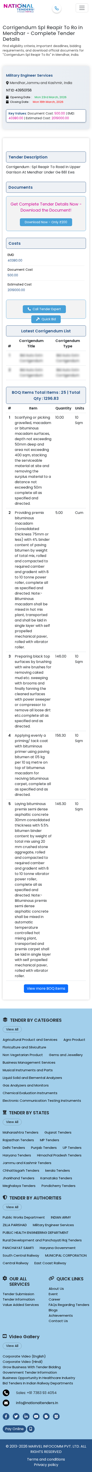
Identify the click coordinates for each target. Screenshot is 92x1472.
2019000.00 (16, 290)
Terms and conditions (46, 1459)
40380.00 (15, 260)
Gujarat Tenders (57, 1132)
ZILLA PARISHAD (15, 1225)
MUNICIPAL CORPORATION (66, 1255)
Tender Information (19, 1299)
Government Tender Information (30, 1372)
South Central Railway (21, 1255)
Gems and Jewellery (66, 1054)
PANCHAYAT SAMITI (18, 1247)
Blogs (53, 1310)
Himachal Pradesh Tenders (59, 1155)
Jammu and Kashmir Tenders (27, 1162)
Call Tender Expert (47, 309)
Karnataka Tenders (56, 1178)
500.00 (13, 275)
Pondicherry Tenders (58, 1185)
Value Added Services (21, 1304)
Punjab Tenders (44, 1147)
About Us (56, 1288)
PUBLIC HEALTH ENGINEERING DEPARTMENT (36, 1232)
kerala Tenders (57, 1170)
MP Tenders (49, 1140)
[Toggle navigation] (82, 7)
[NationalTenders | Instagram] (56, 1416)
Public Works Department (24, 1217)
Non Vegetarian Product (23, 1054)
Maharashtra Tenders (20, 1132)
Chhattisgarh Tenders (21, 1170)
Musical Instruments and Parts (28, 1070)
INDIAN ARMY (61, 1217)
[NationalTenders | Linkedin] (26, 1416)
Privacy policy (46, 1464)
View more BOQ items (46, 988)
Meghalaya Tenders (19, 1185)
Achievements (61, 1315)
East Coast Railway (50, 1263)
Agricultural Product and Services (30, 1039)
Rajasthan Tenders (18, 1140)
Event (53, 1294)
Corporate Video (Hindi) (23, 1361)
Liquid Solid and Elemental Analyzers (32, 1077)
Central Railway (15, 1263)
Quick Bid (49, 319)
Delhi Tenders (14, 1147)
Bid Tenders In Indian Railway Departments (38, 1383)
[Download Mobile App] (31, 1429)
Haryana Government (58, 1247)
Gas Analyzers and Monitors (26, 1085)
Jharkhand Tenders (18, 1178)
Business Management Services (29, 1062)
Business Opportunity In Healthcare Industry (39, 1377)
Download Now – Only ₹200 (46, 222)
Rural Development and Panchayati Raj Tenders (42, 1240)
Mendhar (17, 82)
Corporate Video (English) (24, 1356)
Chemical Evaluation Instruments (30, 1093)
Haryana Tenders (17, 1155)
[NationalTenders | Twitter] (16, 1416)
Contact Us (58, 1320)
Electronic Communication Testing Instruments (42, 1100)
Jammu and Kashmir (44, 82)
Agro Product (74, 1039)
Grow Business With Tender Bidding (32, 1367)
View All (12, 1029)
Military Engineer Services (53, 1225)
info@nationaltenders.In (37, 1402)
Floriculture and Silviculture (24, 1047)
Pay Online (14, 1428)
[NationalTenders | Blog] (46, 1416)
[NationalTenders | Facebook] (6, 1416)
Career (54, 1299)
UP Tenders (72, 1147)
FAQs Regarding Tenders (69, 1304)
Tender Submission (18, 1294)
